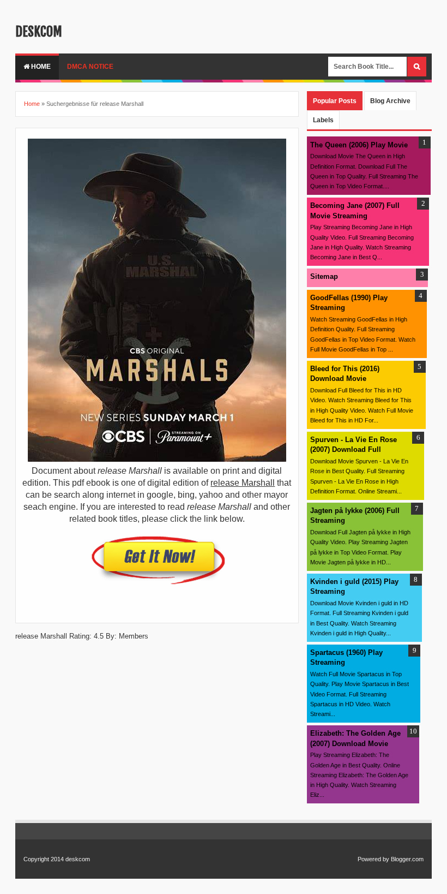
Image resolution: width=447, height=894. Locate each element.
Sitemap (324, 276)
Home (40, 66)
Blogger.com (407, 859)
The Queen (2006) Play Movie (359, 145)
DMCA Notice (90, 66)
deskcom (38, 31)
